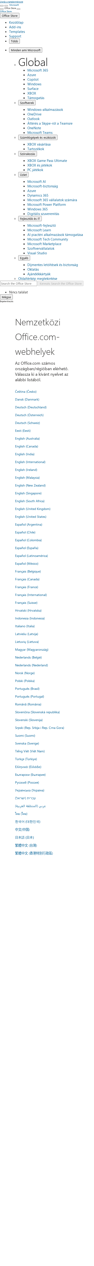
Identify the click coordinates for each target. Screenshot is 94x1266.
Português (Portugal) (29, 696)
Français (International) (31, 594)
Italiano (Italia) (25, 626)
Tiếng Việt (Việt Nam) (30, 751)
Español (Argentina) (28, 524)
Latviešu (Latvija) (26, 633)
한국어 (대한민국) (27, 821)
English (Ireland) (26, 469)
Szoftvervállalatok (40, 248)
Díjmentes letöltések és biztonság (52, 264)
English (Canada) (26, 446)
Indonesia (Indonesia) (30, 618)
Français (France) (26, 586)
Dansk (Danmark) (27, 399)
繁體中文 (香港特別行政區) (34, 853)
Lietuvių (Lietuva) (27, 641)
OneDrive (34, 114)
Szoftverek (27, 103)
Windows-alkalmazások (45, 109)
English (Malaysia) (27, 477)
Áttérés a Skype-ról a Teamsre (50, 123)
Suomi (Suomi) (25, 735)
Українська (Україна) (29, 790)
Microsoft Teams (39, 132)
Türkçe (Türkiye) (26, 758)
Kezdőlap (16, 22)
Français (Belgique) (28, 571)
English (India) (24, 454)
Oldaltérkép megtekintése (37, 278)
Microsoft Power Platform (46, 204)
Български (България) (30, 774)
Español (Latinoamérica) (31, 555)
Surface (33, 88)
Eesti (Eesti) (23, 430)
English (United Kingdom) (32, 508)
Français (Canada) (27, 579)
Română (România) (28, 704)
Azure (31, 74)
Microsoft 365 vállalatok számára (52, 200)
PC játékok (35, 169)
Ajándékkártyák (38, 274)
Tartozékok (35, 148)
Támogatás (35, 97)
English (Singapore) (28, 493)
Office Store (10, 15)
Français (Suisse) (26, 602)
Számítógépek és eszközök (38, 137)
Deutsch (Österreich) (29, 414)
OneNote (34, 128)
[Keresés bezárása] (6, 5)
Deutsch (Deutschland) (31, 407)
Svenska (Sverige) (27, 743)
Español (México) (26, 563)
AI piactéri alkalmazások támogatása (55, 234)
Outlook (33, 118)
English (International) (30, 461)
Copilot (33, 79)
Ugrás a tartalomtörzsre (11, 1)
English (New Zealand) (30, 485)
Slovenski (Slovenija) (29, 719)
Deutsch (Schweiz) (27, 422)
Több (14, 41)
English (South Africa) (29, 500)
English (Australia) (27, 438)
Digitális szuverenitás (43, 213)
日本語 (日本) (24, 837)
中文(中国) (22, 829)
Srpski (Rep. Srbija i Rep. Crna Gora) (39, 727)
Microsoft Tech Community (47, 239)
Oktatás (33, 269)
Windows (34, 84)
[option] (51, 292)
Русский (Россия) (27, 782)
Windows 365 (37, 209)
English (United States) (30, 516)
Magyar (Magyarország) (31, 649)
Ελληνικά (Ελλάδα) (28, 766)
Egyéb (24, 258)
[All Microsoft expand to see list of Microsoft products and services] (2, 5)
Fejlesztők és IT (30, 219)
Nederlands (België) (28, 657)
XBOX (31, 93)
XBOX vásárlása (39, 144)
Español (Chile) (25, 532)
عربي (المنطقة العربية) (30, 805)
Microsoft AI (36, 181)
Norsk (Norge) (25, 672)
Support (15, 36)
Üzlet (23, 175)
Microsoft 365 (37, 70)
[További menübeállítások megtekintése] (2, 9)
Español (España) (26, 547)
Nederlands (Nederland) (31, 665)
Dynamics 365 (37, 195)
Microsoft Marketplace (44, 243)
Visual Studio (37, 253)
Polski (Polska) (25, 680)
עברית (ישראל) (25, 798)
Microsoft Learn (39, 230)
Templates (17, 31)
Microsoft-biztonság (42, 186)
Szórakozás (27, 154)
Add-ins (15, 27)
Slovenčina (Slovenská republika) (37, 712)
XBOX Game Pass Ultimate (47, 160)
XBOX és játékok (39, 165)
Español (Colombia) (28, 540)
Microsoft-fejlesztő (41, 225)
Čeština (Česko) (26, 391)
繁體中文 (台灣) (26, 845)
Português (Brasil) (27, 688)
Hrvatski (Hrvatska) (28, 610)
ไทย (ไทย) (21, 813)
